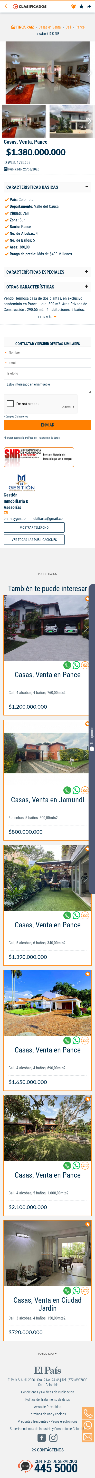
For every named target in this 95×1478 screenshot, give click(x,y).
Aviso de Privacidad (47, 1407)
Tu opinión (91, 735)
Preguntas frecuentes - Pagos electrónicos (47, 1421)
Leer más (45, 317)
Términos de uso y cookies (47, 1414)
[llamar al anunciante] (88, 1413)
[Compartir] (89, 6)
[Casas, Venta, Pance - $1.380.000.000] (47, 73)
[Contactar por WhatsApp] (88, 1425)
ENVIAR (47, 424)
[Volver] (7, 6)
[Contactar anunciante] (85, 667)
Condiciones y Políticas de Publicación (47, 1392)
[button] (47, 187)
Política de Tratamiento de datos (42, 437)
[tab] (47, 187)
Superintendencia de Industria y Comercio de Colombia (48, 1429)
